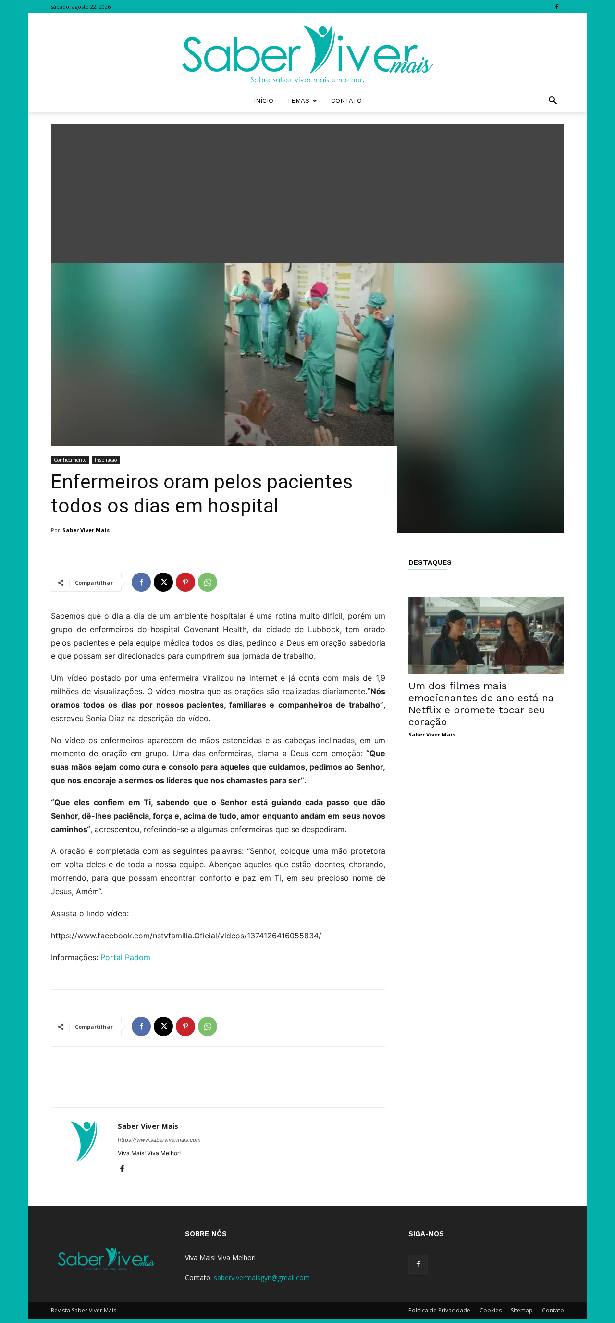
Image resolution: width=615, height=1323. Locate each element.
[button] (552, 101)
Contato (346, 100)
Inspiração (106, 459)
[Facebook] (557, 6)
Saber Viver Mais (86, 530)
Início (263, 100)
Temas (298, 100)
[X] (163, 582)
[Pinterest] (185, 582)
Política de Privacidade (439, 1310)
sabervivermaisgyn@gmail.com (262, 1277)
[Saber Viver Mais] (307, 51)
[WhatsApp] (207, 582)
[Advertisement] (307, 191)
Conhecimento (70, 459)
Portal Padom (125, 957)
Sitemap (522, 1310)
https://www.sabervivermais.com (159, 1139)
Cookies (491, 1310)
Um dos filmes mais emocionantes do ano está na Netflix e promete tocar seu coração (481, 704)
